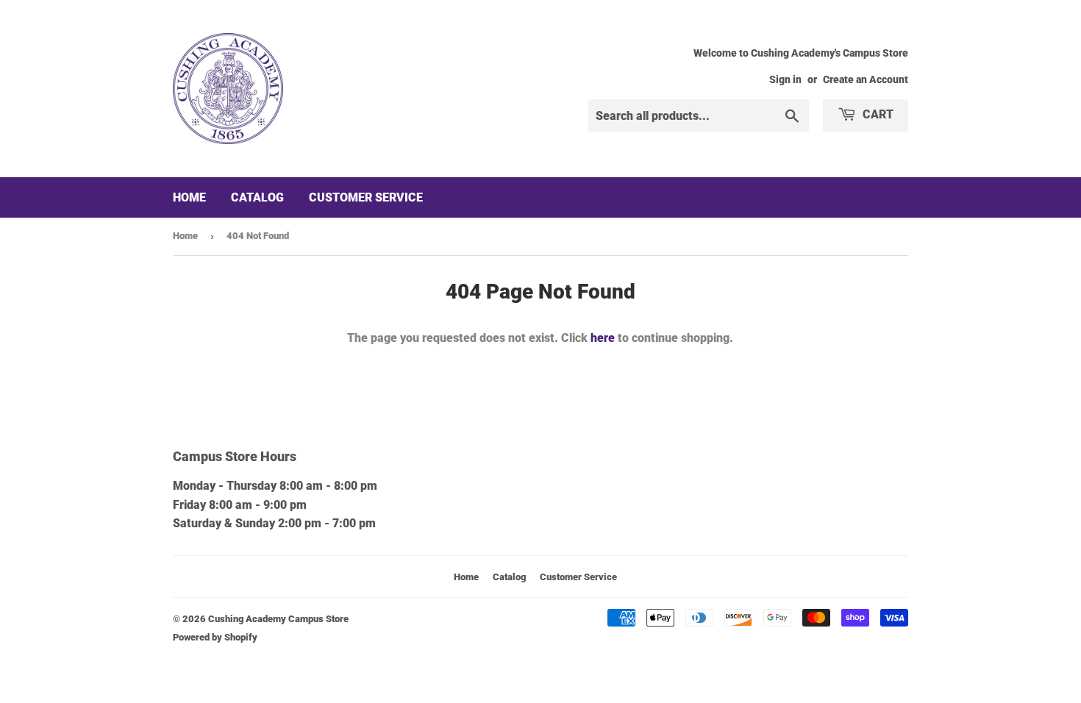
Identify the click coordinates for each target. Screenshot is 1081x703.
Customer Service (366, 197)
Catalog (257, 197)
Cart (876, 114)
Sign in (785, 79)
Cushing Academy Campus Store (278, 618)
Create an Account (865, 79)
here (603, 338)
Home (189, 197)
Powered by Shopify (215, 637)
